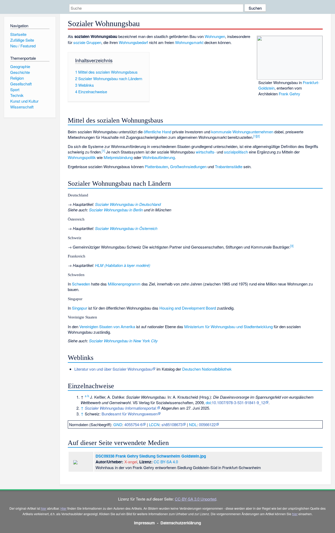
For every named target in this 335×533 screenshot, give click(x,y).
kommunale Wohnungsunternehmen (242, 131)
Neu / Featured (23, 45)
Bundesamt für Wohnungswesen (129, 413)
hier (43, 508)
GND (117, 424)
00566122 (207, 424)
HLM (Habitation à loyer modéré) (122, 265)
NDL (193, 424)
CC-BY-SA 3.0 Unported (195, 499)
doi (208, 402)
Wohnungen (215, 36)
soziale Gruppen (87, 42)
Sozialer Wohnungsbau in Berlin (116, 209)
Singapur (79, 308)
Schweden (81, 284)
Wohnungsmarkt (189, 42)
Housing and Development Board (187, 308)
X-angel (130, 461)
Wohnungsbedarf (133, 42)
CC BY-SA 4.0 (166, 461)
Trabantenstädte (228, 166)
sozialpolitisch (236, 152)
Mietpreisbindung (118, 157)
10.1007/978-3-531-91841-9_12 (238, 402)
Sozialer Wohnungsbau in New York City (123, 340)
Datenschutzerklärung (180, 523)
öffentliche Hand (157, 131)
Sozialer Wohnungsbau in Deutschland (128, 204)
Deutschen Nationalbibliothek (207, 369)
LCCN (154, 424)
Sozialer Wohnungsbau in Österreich (126, 228)
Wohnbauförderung (158, 157)
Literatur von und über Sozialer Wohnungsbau (113, 369)
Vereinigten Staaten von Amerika (107, 326)
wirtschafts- (206, 152)
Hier (63, 508)
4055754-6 (133, 424)
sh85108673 (171, 424)
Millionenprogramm (124, 284)
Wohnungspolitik (82, 157)
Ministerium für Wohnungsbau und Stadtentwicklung (228, 326)
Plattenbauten (156, 166)
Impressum (144, 523)
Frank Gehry (289, 93)
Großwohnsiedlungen (188, 166)
